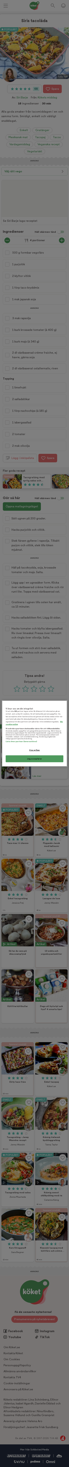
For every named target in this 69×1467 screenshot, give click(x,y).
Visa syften (34, 750)
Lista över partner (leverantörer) (21, 741)
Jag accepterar (34, 759)
